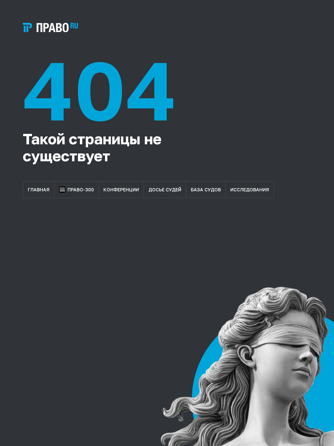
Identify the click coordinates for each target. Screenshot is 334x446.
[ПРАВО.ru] (50, 27)
